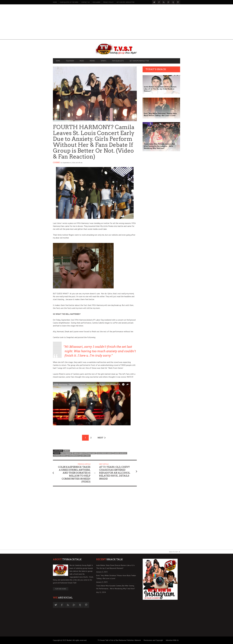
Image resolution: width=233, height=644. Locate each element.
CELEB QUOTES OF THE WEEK (69, 2)
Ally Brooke (66, 453)
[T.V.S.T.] (116, 49)
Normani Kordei (60, 456)
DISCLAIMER (96, 2)
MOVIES (92, 61)
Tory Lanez (85, 456)
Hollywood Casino (104, 453)
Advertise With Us (172, 640)
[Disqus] (95, 519)
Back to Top (173, 552)
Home (55, 2)
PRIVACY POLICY (108, 2)
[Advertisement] (116, 23)
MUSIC (82, 61)
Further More (60, 589)
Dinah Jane (91, 453)
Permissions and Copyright (153, 640)
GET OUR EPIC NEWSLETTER (125, 2)
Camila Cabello (79, 453)
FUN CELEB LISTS (118, 61)
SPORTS (103, 61)
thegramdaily (73, 456)
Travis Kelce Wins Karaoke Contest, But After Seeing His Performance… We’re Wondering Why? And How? (115, 587)
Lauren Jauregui (120, 453)
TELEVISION (70, 61)
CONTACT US (85, 2)
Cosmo (56, 162)
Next (100, 437)
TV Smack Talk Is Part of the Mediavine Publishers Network (119, 640)
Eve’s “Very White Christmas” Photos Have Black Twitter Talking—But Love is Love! (116, 576)
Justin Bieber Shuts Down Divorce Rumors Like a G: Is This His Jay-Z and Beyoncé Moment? (115, 566)
